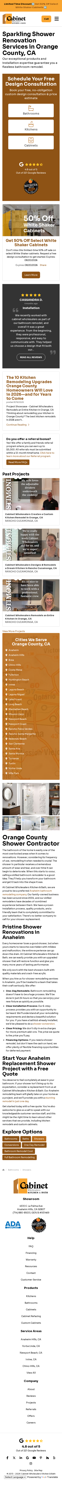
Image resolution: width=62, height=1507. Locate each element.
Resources (31, 1266)
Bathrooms (10, 1138)
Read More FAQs (17, 462)
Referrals (31, 1409)
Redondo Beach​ (18, 738)
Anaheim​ (14, 650)
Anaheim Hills (16, 655)
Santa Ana (14, 748)
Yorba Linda (15, 768)
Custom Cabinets (31, 1322)
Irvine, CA (31, 1359)
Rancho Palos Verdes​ (20, 729)
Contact (31, 1273)
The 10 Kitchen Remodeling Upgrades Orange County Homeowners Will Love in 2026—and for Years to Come (29, 388)
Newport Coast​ (17, 724)
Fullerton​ (14, 674)
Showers (39, 1138)
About (31, 1389)
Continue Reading (16, 424)
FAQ (31, 1246)
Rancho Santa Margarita (22, 733)
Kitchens (31, 1296)
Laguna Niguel (16, 694)
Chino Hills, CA (31, 1366)
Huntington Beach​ (19, 679)
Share (43, 265)
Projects (31, 1402)
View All (31, 1372)
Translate (52, 1477)
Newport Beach (18, 719)
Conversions (11, 1145)
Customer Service (31, 1279)
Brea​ (11, 660)
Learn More (31, 275)
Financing (31, 1253)
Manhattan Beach (18, 709)
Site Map (38, 1470)
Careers (31, 1422)
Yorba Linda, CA (31, 1346)
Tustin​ (12, 763)
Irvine (12, 684)
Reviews (31, 1396)
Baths (25, 1138)
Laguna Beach (16, 689)
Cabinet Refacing (31, 1316)
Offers (31, 1416)
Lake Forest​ (15, 699)
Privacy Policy (26, 1470)
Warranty (31, 1259)
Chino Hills (15, 665)
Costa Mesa (15, 669)
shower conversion (43, 1023)
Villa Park (14, 773)
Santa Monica (16, 753)
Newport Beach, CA (31, 1352)
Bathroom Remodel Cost (18, 1151)
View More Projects (13, 631)
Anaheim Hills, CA (31, 1339)
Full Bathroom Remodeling (19, 1157)
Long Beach (15, 704)
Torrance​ (14, 758)
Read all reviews (31, 357)
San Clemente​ (17, 743)
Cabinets (31, 1309)
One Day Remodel (34, 1145)
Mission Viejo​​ (16, 714)
